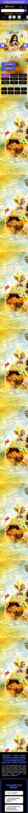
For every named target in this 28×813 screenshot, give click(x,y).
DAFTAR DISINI (8, 64)
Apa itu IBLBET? (13, 793)
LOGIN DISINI (8, 68)
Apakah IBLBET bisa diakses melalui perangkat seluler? (13, 808)
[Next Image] (25, 45)
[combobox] (12, 10)
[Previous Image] (2, 45)
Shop (2, 7)
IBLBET (4, 765)
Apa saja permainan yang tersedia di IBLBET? (13, 800)
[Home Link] (9, 6)
